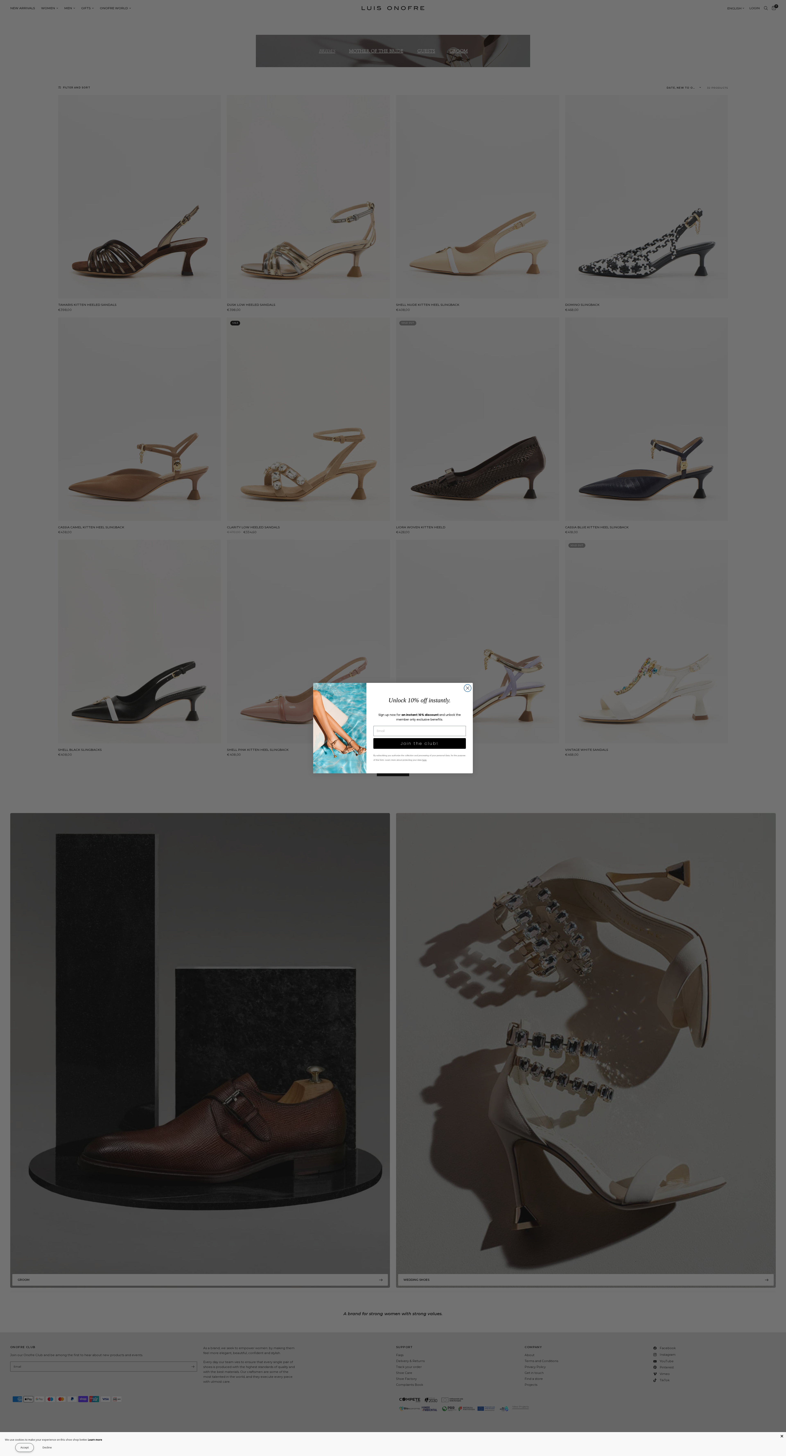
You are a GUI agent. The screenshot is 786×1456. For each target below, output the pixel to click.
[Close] (782, 1436)
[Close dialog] (467, 688)
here (424, 760)
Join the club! (420, 743)
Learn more (95, 1439)
